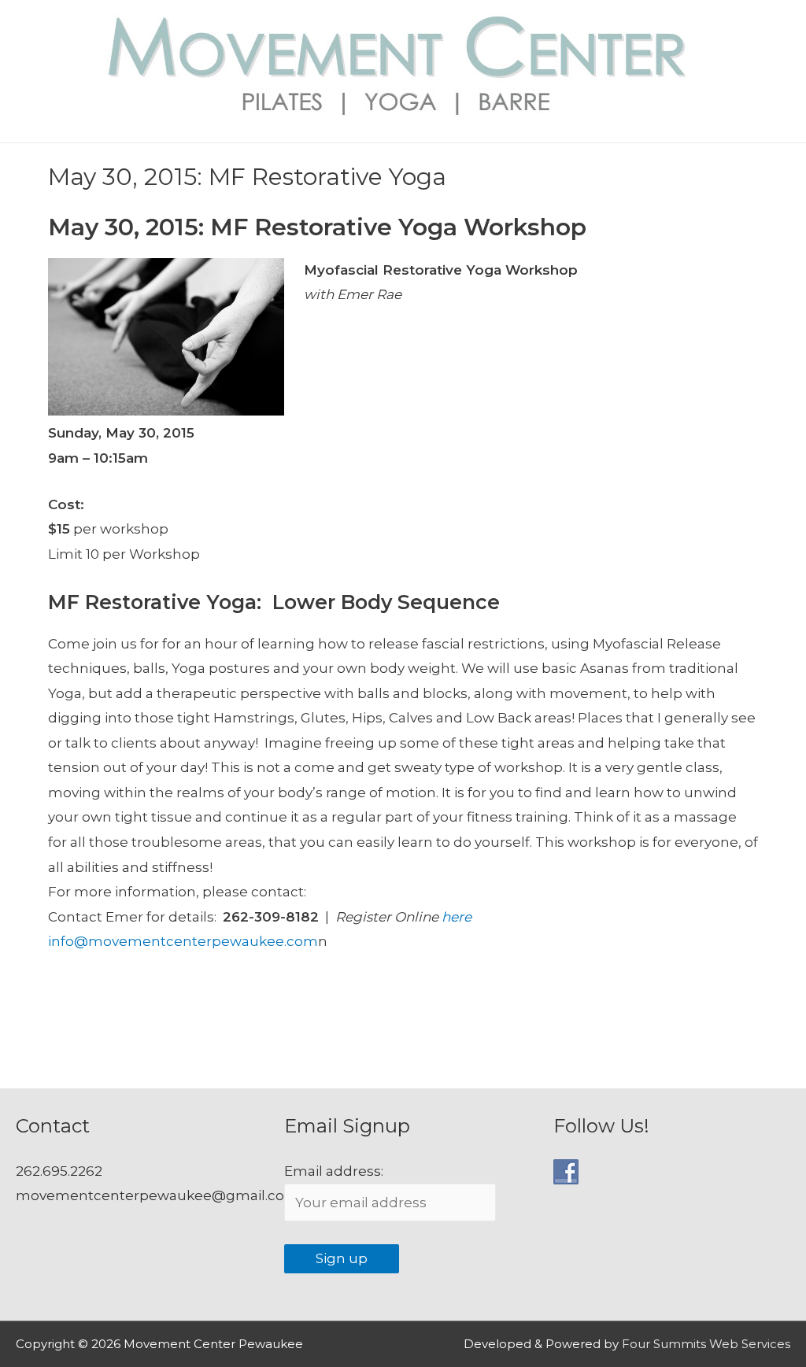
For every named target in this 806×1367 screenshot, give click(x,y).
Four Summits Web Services (706, 1343)
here (456, 917)
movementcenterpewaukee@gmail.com (157, 1195)
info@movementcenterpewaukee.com (183, 941)
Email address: (333, 1171)
